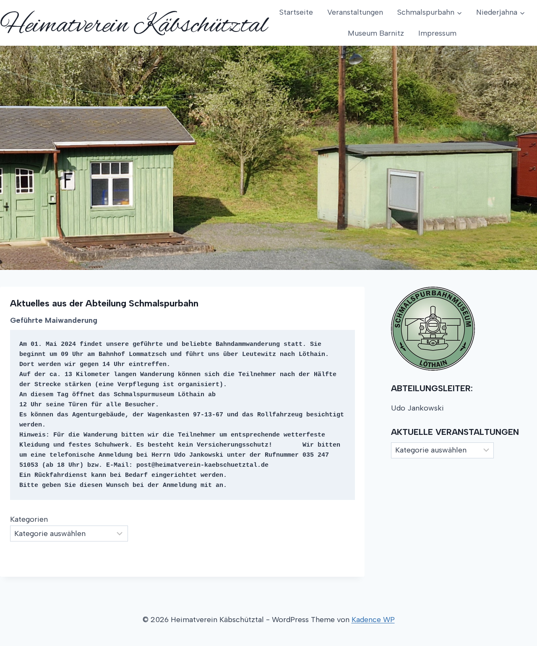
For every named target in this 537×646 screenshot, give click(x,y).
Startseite (296, 12)
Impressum (437, 33)
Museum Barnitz (376, 33)
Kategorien (29, 519)
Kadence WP (373, 619)
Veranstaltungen (355, 12)
